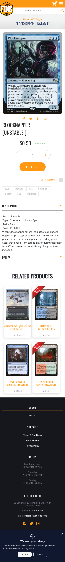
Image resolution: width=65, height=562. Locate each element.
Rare (19, 193)
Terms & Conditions (32, 435)
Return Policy (32, 440)
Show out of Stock (49, 180)
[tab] (32, 207)
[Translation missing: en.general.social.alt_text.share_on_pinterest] (38, 119)
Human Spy (43, 188)
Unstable (31, 193)
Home (26, 19)
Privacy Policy (32, 446)
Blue (7, 188)
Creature (19, 188)
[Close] (62, 533)
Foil (30, 188)
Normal (8, 193)
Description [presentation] (9, 206)
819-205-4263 (36, 510)
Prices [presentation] (6, 257)
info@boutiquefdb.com (35, 516)
